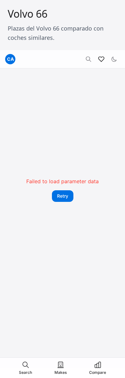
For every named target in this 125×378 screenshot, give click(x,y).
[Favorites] (101, 59)
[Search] (88, 59)
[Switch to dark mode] (114, 59)
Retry (62, 196)
